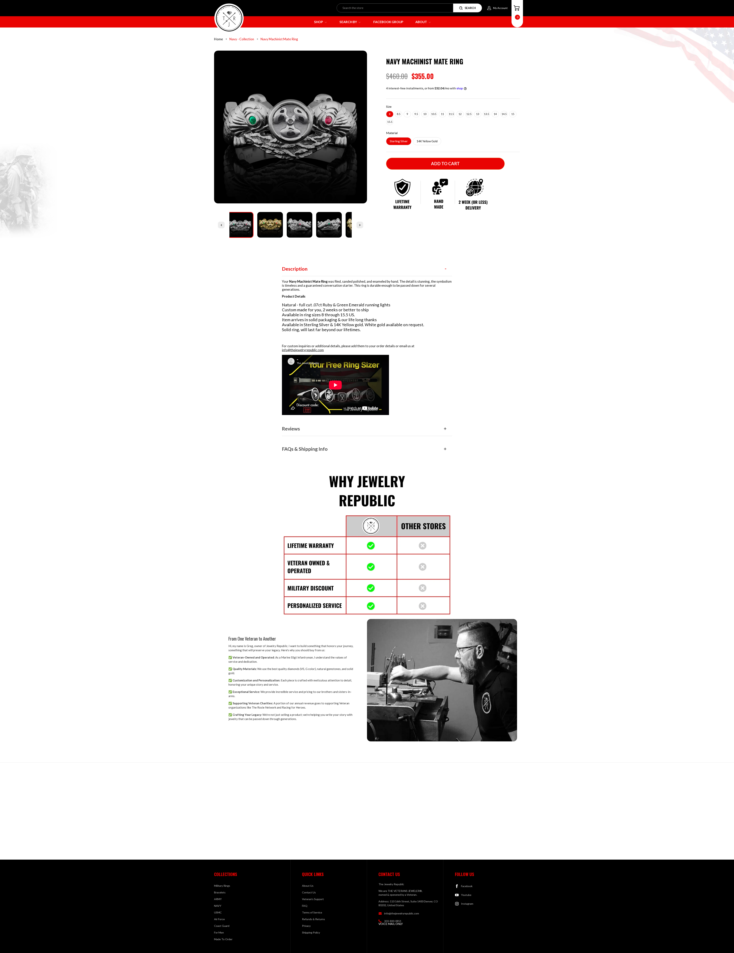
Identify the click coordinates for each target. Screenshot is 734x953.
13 (477, 114)
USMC (218, 912)
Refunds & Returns (313, 919)
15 (512, 114)
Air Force (219, 919)
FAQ (304, 905)
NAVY (217, 905)
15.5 (389, 121)
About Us (307, 885)
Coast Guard (221, 925)
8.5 (398, 114)
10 (424, 114)
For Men (219, 932)
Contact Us (309, 892)
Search (470, 8)
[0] (516, 8)
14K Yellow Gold (427, 141)
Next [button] (359, 225)
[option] (290, 128)
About (421, 22)
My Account (500, 8)
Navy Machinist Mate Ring (279, 39)
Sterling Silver (399, 141)
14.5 (504, 114)
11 (442, 114)
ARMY (218, 899)
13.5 (486, 114)
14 (495, 114)
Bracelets (220, 892)
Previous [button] (221, 225)
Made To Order (223, 939)
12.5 (469, 114)
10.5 (433, 114)
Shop (319, 22)
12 (460, 114)
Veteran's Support (313, 899)
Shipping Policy (311, 932)
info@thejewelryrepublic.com (303, 350)
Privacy (306, 925)
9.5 (416, 114)
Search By (348, 22)
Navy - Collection (241, 39)
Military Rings (222, 885)
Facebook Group (388, 22)
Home (218, 39)
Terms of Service (312, 912)
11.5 (451, 114)
